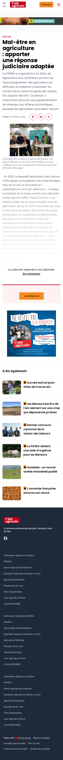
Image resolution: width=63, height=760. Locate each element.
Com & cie (26, 737)
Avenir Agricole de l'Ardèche (17, 567)
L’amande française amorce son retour (39, 491)
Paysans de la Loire (13, 585)
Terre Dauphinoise (13, 591)
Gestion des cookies (40, 748)
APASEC (8, 561)
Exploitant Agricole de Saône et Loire (22, 573)
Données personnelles (15, 743)
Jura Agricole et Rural (14, 597)
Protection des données (15, 748)
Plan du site (34, 743)
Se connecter (31, 273)
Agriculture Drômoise (14, 579)
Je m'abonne (31, 295)
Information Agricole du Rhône (19, 555)
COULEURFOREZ (12, 603)
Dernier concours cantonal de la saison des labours (37, 429)
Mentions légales (41, 738)
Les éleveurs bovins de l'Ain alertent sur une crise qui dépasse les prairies (41, 408)
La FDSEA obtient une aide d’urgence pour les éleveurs (37, 450)
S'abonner (46, 4)
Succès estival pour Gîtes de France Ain (39, 385)
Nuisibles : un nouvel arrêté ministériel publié (40, 469)
